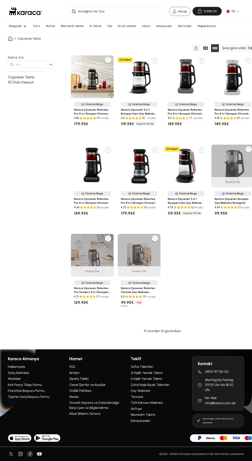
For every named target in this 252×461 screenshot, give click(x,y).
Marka (74, 397)
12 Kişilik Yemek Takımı (147, 373)
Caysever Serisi (29, 38)
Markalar (14, 379)
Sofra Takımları (142, 367)
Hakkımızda (16, 367)
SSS (72, 367)
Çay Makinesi (140, 391)
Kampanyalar (140, 421)
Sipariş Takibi (79, 379)
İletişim (74, 373)
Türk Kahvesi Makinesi (147, 403)
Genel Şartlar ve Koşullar (87, 385)
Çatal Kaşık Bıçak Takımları (150, 385)
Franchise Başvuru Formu (26, 391)
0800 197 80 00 (217, 372)
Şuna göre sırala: (234, 48)
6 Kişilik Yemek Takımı (146, 379)
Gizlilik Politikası (80, 391)
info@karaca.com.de (220, 403)
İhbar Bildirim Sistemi (84, 414)
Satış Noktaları (18, 373)
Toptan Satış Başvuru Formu (29, 397)
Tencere (137, 397)
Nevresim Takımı (143, 415)
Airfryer (136, 409)
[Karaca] (26, 11)
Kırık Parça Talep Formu (25, 385)
